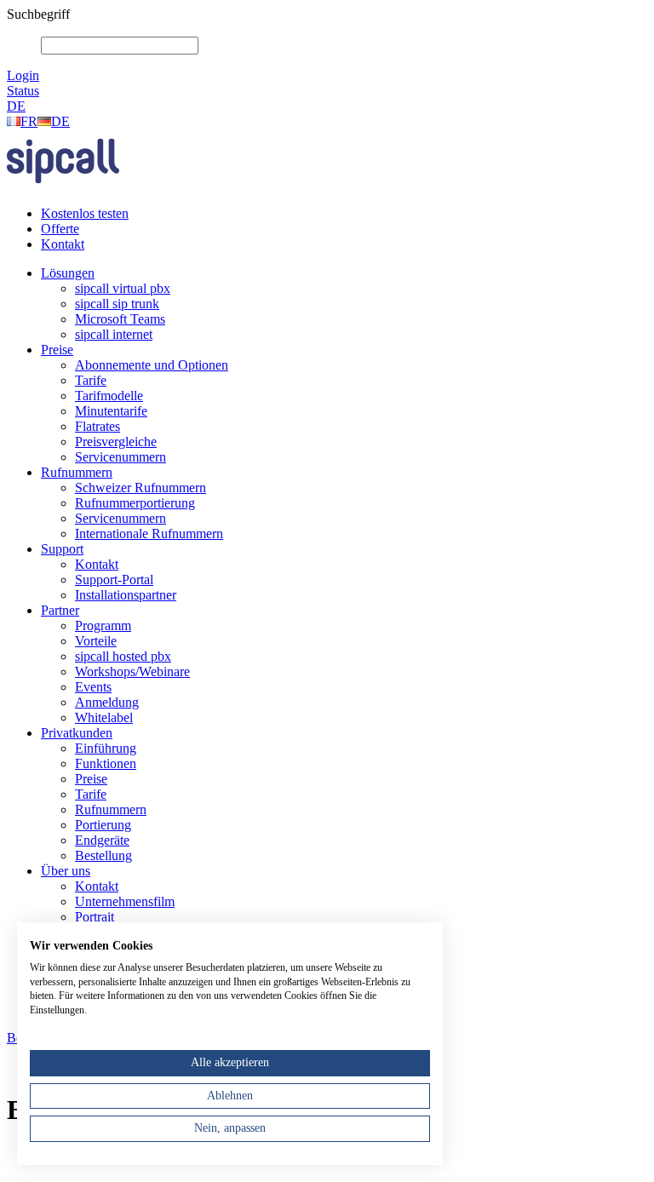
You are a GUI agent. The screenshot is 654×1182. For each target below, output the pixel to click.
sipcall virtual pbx (122, 288)
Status (23, 90)
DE (16, 106)
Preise (57, 349)
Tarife (90, 380)
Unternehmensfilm (125, 901)
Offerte (60, 228)
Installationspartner (125, 595)
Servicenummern (120, 457)
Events (93, 687)
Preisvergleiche (116, 441)
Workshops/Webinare (132, 671)
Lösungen (68, 273)
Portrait (94, 916)
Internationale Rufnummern (149, 533)
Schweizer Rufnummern (140, 487)
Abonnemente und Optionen (151, 365)
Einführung (105, 748)
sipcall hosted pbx (123, 656)
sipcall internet (113, 334)
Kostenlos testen (85, 213)
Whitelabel (104, 717)
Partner (60, 610)
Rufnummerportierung (135, 503)
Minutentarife (111, 411)
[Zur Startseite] (63, 188)
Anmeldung (107, 702)
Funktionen (105, 763)
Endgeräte (102, 840)
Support (62, 549)
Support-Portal (114, 579)
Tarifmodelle (109, 395)
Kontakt (62, 244)
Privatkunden (76, 733)
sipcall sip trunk (117, 303)
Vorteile (96, 641)
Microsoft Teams (120, 319)
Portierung (103, 825)
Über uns (65, 871)
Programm (103, 625)
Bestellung (103, 855)
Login (23, 75)
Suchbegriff (38, 14)
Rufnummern (76, 472)
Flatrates (97, 426)
